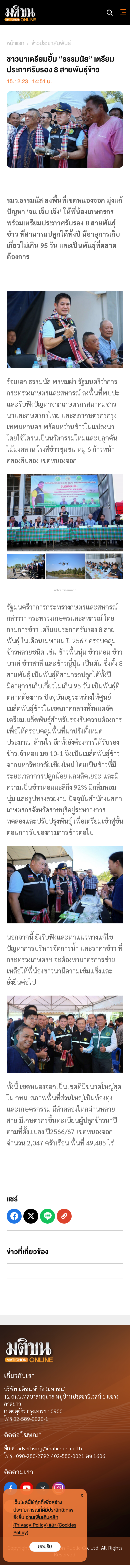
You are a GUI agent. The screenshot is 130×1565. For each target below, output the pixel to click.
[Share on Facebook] (14, 1216)
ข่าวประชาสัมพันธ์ (51, 43)
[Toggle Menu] (122, 12)
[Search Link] (110, 13)
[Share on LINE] (47, 1216)
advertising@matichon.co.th (49, 1448)
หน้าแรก (15, 43)
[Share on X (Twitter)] (30, 1216)
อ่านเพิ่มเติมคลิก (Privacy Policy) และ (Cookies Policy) (44, 1525)
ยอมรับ (45, 1546)
